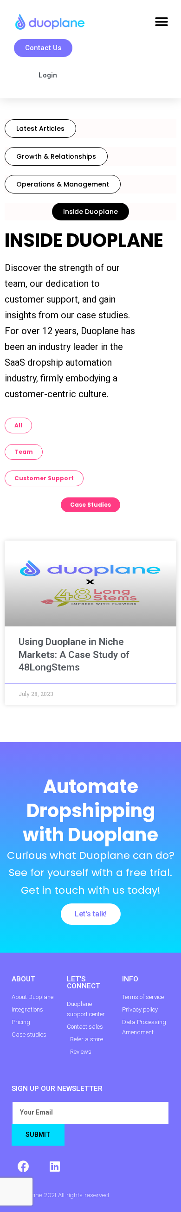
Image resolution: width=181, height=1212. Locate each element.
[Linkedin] (54, 1166)
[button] (161, 22)
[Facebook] (23, 1166)
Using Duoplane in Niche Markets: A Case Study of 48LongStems (74, 654)
